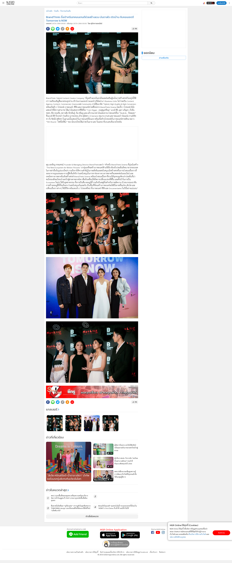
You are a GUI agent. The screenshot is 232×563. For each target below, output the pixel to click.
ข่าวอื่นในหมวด (92, 516)
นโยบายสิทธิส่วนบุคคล (178, 537)
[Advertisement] (92, 143)
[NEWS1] (211, 3)
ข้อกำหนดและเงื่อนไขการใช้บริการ (112, 552)
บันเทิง (56, 11)
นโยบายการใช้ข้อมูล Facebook (137, 552)
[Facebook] (152, 532)
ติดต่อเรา (162, 552)
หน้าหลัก (49, 11)
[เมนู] (3, 3)
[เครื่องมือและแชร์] (229, 3)
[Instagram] (163, 532)
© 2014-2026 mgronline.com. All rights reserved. (116, 554)
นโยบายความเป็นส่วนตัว (74, 552)
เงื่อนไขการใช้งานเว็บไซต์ (197, 534)
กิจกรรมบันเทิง (65, 11)
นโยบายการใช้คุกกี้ (91, 552)
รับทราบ (221, 532)
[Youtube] (158, 532)
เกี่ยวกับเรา (153, 552)
